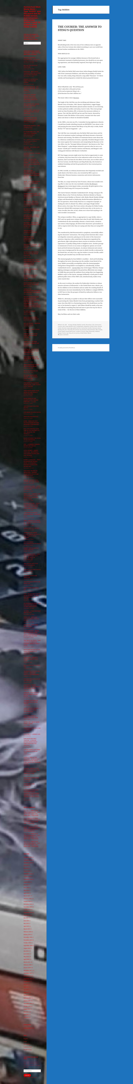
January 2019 (27, 934)
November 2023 (28, 862)
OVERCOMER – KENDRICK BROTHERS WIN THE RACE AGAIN (31, 659)
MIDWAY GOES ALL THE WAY (31, 528)
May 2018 (26, 956)
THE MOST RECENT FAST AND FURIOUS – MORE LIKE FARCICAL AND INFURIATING (32, 673)
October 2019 (27, 909)
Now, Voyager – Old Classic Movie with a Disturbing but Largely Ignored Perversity (31, 203)
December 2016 (28, 1003)
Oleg (87, 331)
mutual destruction (70, 331)
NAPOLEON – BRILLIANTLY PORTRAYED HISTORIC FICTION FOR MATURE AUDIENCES (32, 73)
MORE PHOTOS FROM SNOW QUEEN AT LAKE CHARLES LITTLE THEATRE (31, 392)
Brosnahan (89, 324)
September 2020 (28, 879)
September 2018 (28, 945)
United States (83, 333)
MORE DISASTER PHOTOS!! (31, 416)
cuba (63, 326)
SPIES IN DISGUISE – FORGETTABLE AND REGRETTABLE (29, 238)
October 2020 (27, 876)
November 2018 (28, 940)
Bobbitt (79, 324)
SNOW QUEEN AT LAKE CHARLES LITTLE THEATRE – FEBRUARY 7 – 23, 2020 (31, 400)
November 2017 (28, 973)
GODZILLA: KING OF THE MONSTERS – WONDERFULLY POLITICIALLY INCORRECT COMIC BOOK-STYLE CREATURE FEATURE (32, 761)
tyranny (77, 333)
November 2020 (28, 873)
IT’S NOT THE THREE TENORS (32, 329)
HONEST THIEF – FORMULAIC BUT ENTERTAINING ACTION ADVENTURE (31, 111)
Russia (64, 333)
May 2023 (26, 868)
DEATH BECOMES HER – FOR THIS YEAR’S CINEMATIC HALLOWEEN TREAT (31, 133)
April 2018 (26, 959)
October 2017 (27, 976)
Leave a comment (63, 334)
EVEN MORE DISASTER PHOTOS (32, 412)
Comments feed (28, 1047)
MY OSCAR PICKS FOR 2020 (31, 371)
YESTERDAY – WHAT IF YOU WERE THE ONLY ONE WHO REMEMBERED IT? (31, 351)
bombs (83, 324)
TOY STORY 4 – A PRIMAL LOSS (32, 734)
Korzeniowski (83, 329)
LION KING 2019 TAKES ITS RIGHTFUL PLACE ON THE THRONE (31, 702)
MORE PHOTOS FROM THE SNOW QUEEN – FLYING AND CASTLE (31, 358)
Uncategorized (27, 1028)
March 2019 (27, 929)
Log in (25, 1041)
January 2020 (27, 901)
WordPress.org (28, 1049)
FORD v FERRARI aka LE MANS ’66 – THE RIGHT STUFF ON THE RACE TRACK (32, 522)
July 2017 (26, 984)
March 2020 (27, 896)
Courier (60, 326)
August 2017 (27, 981)
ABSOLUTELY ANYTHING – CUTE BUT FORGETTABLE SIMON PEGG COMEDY (31, 119)
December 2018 (28, 937)
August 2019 (27, 915)
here (74, 186)
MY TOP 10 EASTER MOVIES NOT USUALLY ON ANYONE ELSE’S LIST (31, 253)
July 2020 (26, 885)
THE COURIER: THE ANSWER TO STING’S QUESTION (80, 28)
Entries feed (27, 1044)
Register (26, 1038)
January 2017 (27, 1001)
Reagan (60, 333)
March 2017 (27, 995)
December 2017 (28, 970)
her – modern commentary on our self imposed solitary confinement (31, 141)
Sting (70, 333)
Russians (76, 98)
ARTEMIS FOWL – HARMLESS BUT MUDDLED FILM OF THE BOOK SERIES (31, 216)
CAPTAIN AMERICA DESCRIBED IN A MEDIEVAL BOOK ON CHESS (32, 751)
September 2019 (28, 912)
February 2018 (27, 965)
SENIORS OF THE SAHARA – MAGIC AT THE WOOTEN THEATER (31, 335)
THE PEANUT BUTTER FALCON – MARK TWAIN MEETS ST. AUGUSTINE (32, 651)
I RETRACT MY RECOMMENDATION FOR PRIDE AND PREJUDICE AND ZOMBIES (32, 290)
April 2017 (26, 992)
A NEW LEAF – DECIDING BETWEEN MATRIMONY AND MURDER (31, 343)
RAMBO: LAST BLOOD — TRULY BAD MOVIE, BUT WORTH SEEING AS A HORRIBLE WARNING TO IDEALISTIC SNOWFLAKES (32, 463)
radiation (97, 331)
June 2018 (26, 954)
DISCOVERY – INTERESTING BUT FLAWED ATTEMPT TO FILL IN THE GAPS (32, 224)
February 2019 (27, 931)
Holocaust (94, 328)
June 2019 (26, 920)
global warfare (77, 328)
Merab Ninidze (91, 329)
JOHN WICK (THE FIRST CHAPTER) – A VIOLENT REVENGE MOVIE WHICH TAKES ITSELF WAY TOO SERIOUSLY (30, 742)
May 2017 (26, 989)
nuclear (78, 331)
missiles (100, 329)
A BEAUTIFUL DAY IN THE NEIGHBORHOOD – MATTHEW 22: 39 (32, 514)
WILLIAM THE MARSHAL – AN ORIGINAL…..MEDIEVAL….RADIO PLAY (32, 246)
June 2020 (26, 887)
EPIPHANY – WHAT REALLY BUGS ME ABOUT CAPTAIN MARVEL (31, 694)
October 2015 (27, 1006)
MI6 (97, 329)
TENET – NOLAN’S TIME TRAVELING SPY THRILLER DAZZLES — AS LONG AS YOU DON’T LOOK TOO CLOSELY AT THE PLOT (32, 163)
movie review (61, 331)
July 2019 (26, 918)
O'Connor (82, 331)
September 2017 (28, 978)
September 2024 (28, 860)
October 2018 (27, 943)
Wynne (89, 333)
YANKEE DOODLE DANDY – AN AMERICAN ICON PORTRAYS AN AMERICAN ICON (32, 195)
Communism (97, 324)
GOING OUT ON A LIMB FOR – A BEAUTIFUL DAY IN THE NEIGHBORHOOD (32, 710)
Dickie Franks (93, 326)
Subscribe (27, 1075)
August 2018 (27, 948)
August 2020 (27, 882)
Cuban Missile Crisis (70, 326)
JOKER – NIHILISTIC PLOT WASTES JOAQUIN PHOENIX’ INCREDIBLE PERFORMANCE (31, 422)
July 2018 (26, 951)
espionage (70, 328)
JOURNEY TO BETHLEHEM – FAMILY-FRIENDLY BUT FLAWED (31, 80)
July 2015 (26, 1012)
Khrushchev (76, 329)
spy (67, 333)
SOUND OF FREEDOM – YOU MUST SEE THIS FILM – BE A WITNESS (31, 88)
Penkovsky (91, 331)
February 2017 (27, 998)
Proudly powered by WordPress (66, 347)
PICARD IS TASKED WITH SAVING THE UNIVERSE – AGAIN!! (30, 277)
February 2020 (27, 898)
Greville (90, 328)
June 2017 (26, 987)
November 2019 (28, 907)
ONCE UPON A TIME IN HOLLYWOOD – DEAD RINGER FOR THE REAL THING (32, 686)
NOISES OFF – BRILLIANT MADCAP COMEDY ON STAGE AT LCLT (31, 618)
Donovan (64, 328)
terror (73, 333)
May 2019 (26, 923)
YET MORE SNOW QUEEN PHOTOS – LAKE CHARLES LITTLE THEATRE (31, 376)
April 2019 (26, 926)
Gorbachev (84, 328)
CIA (93, 324)
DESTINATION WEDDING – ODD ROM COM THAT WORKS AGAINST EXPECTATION (32, 605)
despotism (87, 326)
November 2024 (28, 857)
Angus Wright (73, 324)
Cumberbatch (79, 326)
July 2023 (26, 865)
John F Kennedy (68, 329)
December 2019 (28, 904)
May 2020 (26, 890)
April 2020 (26, 893)
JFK (63, 329)
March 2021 (27, 871)
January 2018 (27, 967)
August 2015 (27, 1009)
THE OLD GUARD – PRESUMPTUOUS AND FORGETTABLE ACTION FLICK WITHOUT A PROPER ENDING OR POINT (31, 174)
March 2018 (27, 962)
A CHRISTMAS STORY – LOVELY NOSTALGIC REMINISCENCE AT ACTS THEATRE (32, 487)
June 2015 (26, 1014)
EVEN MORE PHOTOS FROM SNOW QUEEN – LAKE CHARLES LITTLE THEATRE (32, 384)
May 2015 (26, 1017)
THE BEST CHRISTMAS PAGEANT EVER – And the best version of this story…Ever (32, 59)
